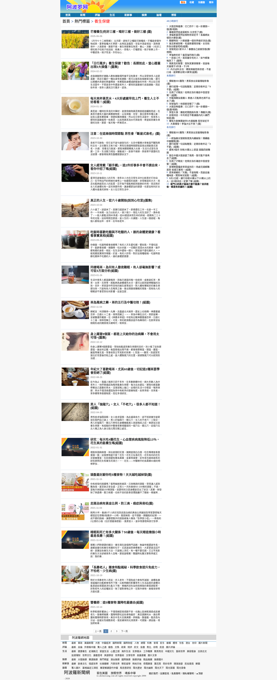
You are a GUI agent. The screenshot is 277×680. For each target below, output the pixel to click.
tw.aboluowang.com (106, 676)
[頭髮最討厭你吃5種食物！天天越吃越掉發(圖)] (75, 482)
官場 (156, 643)
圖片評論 (170, 647)
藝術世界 (180, 651)
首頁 (68, 15)
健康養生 (82, 651)
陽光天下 (159, 668)
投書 (142, 647)
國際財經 (127, 643)
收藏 (191, 2)
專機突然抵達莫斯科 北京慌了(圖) (186, 32)
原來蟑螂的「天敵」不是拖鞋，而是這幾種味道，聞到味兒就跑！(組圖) (188, 174)
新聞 (82, 15)
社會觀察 (104, 663)
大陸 (97, 643)
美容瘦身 (191, 651)
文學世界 (130, 655)
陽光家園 (170, 668)
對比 (149, 647)
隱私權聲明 (188, 673)
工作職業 (147, 651)
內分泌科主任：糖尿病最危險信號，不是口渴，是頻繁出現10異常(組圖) (189, 70)
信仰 (194, 643)
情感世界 (93, 663)
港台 (188, 643)
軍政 (80, 643)
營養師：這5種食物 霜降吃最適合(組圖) (117, 602)
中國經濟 (106, 643)
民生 (162, 643)
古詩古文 (202, 651)
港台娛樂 (115, 659)
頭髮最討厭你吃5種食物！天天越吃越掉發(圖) (121, 474)
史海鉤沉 (93, 651)
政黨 (123, 647)
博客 (173, 15)
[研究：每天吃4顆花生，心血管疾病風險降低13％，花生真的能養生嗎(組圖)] (75, 447)
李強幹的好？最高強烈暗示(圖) (184, 55)
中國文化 (169, 651)
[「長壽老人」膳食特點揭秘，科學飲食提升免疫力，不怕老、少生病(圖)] (75, 575)
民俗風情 (189, 663)
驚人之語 (101, 647)
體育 (175, 643)
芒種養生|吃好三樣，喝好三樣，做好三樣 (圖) (121, 31)
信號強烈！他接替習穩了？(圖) (184, 103)
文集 (117, 647)
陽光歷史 (137, 668)
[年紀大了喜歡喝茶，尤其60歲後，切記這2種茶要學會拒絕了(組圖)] (75, 377)
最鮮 (73, 663)
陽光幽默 (148, 668)
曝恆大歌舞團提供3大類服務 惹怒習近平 (189, 121)
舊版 (183, 2)
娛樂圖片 (158, 659)
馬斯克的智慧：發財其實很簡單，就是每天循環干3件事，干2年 (188, 65)
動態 (110, 647)
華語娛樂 (93, 659)
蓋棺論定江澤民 (90, 668)
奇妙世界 (167, 663)
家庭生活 (104, 651)
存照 (155, 647)
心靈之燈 (115, 651)
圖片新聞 (202, 643)
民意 (162, 647)
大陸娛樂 (82, 659)
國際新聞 (117, 643)
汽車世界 (115, 663)
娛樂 (144, 15)
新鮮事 (128, 15)
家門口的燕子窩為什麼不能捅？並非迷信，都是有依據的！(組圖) (188, 185)
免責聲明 (175, 673)
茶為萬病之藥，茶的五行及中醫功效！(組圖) (120, 302)
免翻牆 (201, 2)
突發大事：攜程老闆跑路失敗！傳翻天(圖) (190, 112)
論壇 (159, 15)
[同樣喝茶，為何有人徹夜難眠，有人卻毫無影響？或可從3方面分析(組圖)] (75, 275)
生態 (181, 643)
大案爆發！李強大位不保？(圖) (185, 123)
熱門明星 (104, 659)
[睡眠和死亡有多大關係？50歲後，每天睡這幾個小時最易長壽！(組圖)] (75, 540)
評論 (97, 15)
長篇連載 (141, 655)
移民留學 (126, 663)
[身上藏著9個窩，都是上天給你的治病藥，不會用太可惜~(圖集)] (75, 341)
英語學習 (108, 655)
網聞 (143, 643)
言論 (80, 647)
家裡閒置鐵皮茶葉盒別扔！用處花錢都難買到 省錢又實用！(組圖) (188, 168)
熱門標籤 (82, 21)
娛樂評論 (136, 659)
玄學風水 (136, 651)
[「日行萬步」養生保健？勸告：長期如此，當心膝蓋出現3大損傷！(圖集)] (75, 71)
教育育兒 (158, 651)
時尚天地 (136, 663)
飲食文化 (82, 663)
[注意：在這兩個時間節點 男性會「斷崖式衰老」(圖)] (75, 141)
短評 (130, 647)
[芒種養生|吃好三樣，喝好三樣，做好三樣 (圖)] (75, 39)
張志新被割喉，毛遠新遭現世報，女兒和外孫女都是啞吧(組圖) (188, 45)
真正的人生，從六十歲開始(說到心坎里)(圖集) (121, 200)
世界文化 (86, 655)
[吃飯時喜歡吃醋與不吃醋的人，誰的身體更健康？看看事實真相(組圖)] (75, 239)
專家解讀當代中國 (109, 668)
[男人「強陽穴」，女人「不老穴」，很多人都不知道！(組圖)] (75, 412)
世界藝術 (119, 655)
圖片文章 (152, 655)
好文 (136, 647)
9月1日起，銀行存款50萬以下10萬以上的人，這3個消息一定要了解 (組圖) (188, 179)
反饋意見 (164, 673)
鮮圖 (198, 663)
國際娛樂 (126, 659)
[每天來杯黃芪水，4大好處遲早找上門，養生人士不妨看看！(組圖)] (75, 106)
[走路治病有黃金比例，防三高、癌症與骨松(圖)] (75, 511)
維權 (168, 643)
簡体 (211, 2)
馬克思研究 (125, 668)
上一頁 (98, 631)
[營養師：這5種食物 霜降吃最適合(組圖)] (75, 610)
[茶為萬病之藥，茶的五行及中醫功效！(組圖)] (75, 310)
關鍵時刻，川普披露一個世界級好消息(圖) (190, 40)
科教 (149, 643)
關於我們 (153, 673)
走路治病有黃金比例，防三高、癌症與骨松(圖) (121, 503)
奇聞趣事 (147, 663)
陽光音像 (181, 668)
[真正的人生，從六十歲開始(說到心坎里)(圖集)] (75, 208)
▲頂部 (199, 673)
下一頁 (124, 631)
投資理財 (75, 655)
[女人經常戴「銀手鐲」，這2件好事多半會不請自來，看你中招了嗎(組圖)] (75, 173)
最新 (73, 643)
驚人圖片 (75, 668)
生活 (112, 15)
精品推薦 (147, 659)
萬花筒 (157, 663)
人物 (136, 643)
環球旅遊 (178, 663)
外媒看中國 (90, 647)
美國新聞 (88, 643)
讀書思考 (97, 655)
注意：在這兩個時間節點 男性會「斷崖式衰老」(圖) (125, 133)
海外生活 (126, 651)
